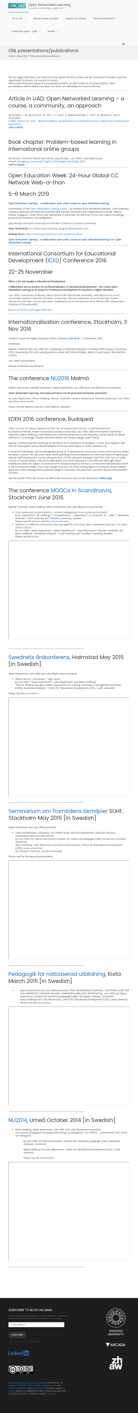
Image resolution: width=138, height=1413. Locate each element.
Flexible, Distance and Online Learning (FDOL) (33, 1385)
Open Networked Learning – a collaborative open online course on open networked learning (58, 239)
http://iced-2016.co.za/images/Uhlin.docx (30, 309)
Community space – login (24, 31)
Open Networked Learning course (48, 208)
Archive (51, 31)
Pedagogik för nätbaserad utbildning (56, 974)
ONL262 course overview (45, 18)
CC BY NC (51, 1393)
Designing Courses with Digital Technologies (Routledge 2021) (52, 161)
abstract (36, 521)
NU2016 (60, 378)
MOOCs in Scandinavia (81, 490)
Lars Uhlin (38, 1388)
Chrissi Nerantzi (17, 1388)
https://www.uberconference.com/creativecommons (54, 234)
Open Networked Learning (49, 4)
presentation (32, 693)
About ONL (17, 18)
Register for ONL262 (76, 18)
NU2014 (17, 1120)
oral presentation (59, 521)
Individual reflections (104, 18)
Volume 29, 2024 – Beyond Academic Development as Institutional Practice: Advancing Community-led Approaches (68, 122)
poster (35, 536)
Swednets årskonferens (39, 657)
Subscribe (17, 1334)
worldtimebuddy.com (76, 228)
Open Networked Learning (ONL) (26, 1382)
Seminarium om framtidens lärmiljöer (58, 811)
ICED (53, 260)
